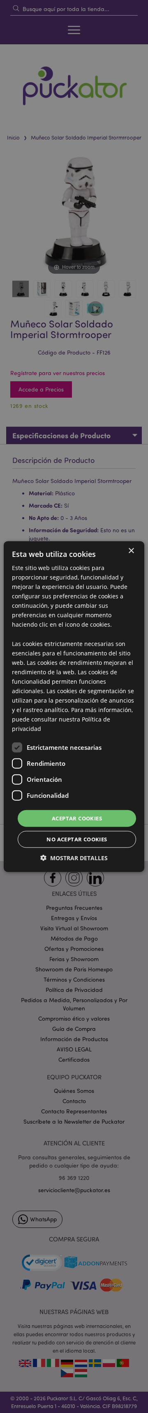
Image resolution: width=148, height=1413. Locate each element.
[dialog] (74, 706)
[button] (74, 858)
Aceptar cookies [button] (77, 818)
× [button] (131, 550)
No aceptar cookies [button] (76, 839)
